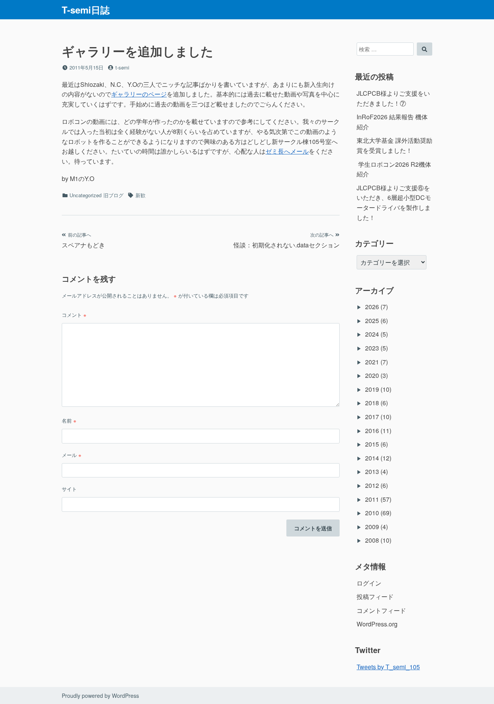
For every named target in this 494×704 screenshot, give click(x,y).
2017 (372, 416)
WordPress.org (377, 623)
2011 (372, 499)
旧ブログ (113, 195)
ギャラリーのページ (139, 94)
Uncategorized (85, 195)
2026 (372, 306)
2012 (372, 485)
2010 (372, 512)
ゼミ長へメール (287, 151)
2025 (372, 320)
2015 (372, 444)
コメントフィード (381, 610)
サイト (69, 488)
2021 (372, 361)
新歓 (140, 195)
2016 (372, 430)
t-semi (122, 67)
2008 (372, 540)
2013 (372, 471)
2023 (372, 348)
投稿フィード (375, 596)
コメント (74, 314)
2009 (372, 526)
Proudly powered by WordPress (100, 695)
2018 (372, 402)
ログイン (369, 583)
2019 (372, 389)
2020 (372, 375)
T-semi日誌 (86, 9)
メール (71, 455)
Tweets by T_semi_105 (388, 666)
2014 (372, 458)
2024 (372, 334)
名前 (69, 420)
